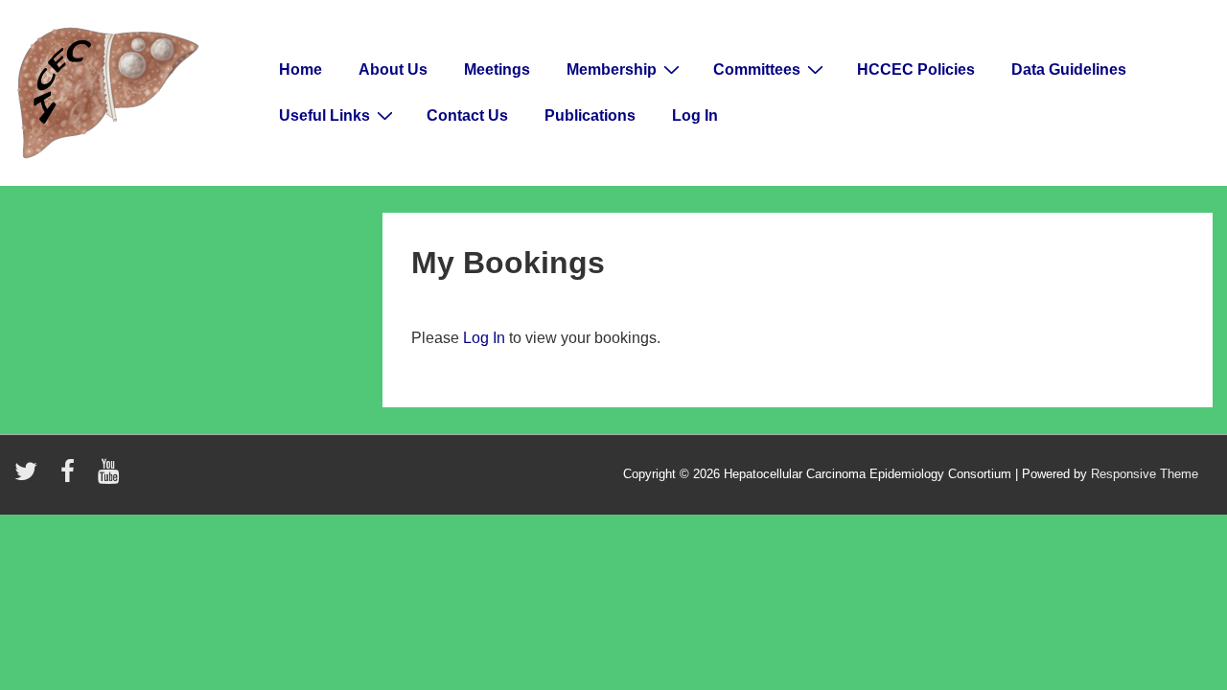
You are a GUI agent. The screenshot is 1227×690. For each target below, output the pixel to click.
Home (300, 69)
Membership (612, 69)
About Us (393, 69)
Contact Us (467, 115)
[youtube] (111, 478)
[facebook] (71, 478)
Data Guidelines (1068, 69)
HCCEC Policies (916, 69)
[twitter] (30, 478)
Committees (756, 69)
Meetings (497, 69)
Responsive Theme (1144, 474)
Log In (695, 115)
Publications (590, 115)
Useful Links (324, 115)
